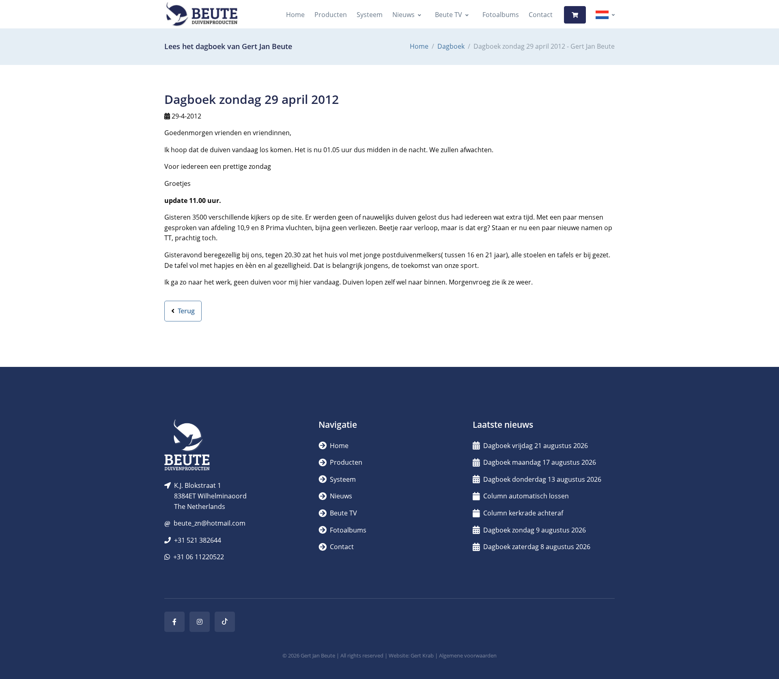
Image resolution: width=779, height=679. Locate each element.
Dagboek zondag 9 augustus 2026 (534, 530)
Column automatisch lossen (526, 495)
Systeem (370, 14)
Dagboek (451, 46)
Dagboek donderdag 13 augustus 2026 (542, 479)
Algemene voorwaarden (468, 655)
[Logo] (201, 15)
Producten (330, 14)
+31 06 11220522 (198, 556)
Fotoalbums (500, 14)
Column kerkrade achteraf (523, 513)
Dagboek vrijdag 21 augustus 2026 (535, 445)
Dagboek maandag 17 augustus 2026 (539, 462)
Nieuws (403, 14)
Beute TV (448, 14)
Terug (185, 310)
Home (295, 14)
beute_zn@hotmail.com (209, 523)
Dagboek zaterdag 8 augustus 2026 (536, 546)
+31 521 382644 (197, 540)
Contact (541, 14)
